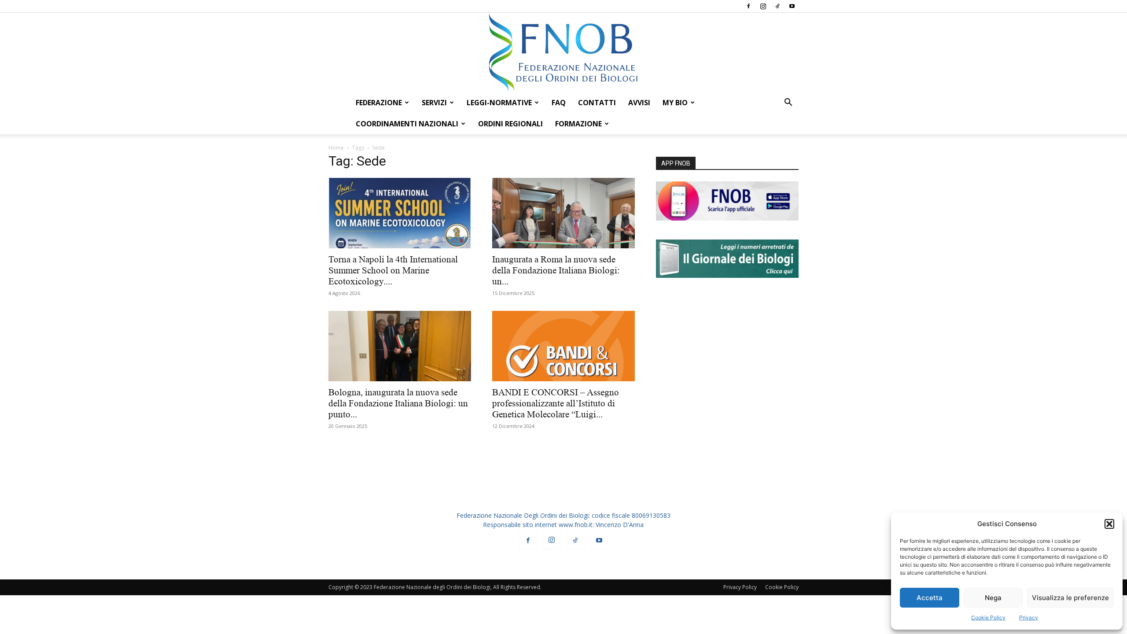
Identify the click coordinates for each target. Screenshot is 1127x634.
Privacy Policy (740, 587)
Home (336, 147)
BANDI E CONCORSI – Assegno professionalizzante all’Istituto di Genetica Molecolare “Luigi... (555, 403)
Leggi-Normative (499, 102)
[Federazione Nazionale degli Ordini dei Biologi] (563, 52)
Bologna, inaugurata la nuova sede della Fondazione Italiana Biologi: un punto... (398, 403)
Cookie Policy (988, 617)
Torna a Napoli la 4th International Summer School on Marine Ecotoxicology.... (393, 270)
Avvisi (639, 102)
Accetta (930, 597)
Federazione (379, 102)
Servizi (434, 102)
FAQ (559, 102)
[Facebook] (748, 6)
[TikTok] (777, 6)
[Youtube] (792, 6)
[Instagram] (763, 6)
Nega (993, 597)
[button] (1109, 524)
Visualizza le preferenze (1070, 597)
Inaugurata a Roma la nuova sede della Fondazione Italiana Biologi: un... (556, 270)
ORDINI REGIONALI (510, 124)
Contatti (597, 102)
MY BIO (675, 102)
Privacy (1028, 617)
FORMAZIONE (578, 124)
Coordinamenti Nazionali (407, 124)
